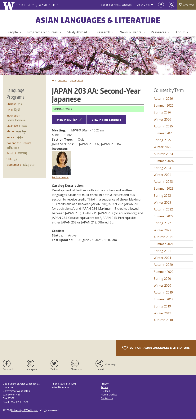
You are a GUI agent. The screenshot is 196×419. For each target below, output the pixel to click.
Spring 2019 (162, 306)
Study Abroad (77, 32)
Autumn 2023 (163, 181)
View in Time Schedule (106, 119)
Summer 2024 (163, 161)
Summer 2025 (163, 133)
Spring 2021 (162, 251)
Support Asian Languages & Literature (159, 347)
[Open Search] (171, 5)
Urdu (9, 159)
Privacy (105, 383)
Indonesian (13, 115)
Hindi (10, 110)
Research (103, 32)
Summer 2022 (163, 216)
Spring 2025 (162, 140)
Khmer (11, 131)
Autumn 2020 (163, 264)
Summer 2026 (163, 105)
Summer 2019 (163, 299)
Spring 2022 (76, 80)
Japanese (12, 125)
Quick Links (143, 4)
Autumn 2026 (163, 98)
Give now (188, 4)
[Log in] (161, 5)
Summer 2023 (163, 188)
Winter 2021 (162, 258)
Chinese (11, 104)
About (180, 32)
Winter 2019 (162, 313)
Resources (158, 32)
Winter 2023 (162, 202)
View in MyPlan (67, 119)
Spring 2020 (162, 278)
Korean (11, 137)
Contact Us (107, 398)
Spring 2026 (162, 112)
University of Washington (24, 410)
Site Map (105, 391)
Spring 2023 (162, 195)
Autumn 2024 (163, 154)
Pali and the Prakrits (19, 143)
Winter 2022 (162, 230)
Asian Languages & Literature (98, 20)
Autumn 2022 (163, 209)
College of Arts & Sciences (116, 4)
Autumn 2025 (163, 126)
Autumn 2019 (163, 292)
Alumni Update (109, 394)
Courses (62, 80)
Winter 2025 (162, 147)
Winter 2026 (162, 119)
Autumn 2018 (163, 320)
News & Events (130, 32)
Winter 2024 (162, 175)
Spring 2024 (162, 168)
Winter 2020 (162, 285)
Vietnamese (14, 164)
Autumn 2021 (163, 237)
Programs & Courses (42, 32)
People (13, 32)
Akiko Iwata (60, 177)
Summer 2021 (163, 244)
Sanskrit (11, 153)
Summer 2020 (163, 272)
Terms (104, 387)
